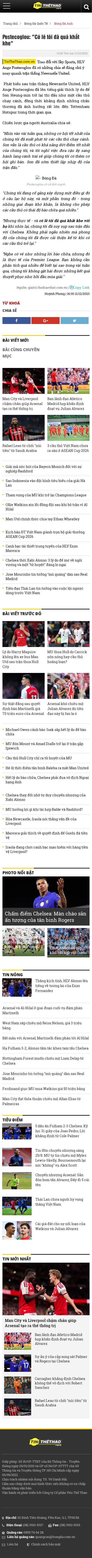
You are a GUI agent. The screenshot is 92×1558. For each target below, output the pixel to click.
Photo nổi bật (18, 872)
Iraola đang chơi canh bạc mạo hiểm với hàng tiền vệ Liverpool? (47, 849)
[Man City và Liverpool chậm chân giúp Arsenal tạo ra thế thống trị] (23, 381)
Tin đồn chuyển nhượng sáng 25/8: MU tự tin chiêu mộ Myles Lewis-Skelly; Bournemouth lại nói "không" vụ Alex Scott (60, 1158)
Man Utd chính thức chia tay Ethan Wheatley (42, 519)
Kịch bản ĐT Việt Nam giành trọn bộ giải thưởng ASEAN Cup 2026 (45, 534)
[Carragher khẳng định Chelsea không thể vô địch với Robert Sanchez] (17, 1385)
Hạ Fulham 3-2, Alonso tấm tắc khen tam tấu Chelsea (45, 1048)
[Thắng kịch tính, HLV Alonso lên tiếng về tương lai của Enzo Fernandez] (17, 988)
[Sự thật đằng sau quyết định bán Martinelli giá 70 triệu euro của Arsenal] (23, 686)
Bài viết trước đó (21, 613)
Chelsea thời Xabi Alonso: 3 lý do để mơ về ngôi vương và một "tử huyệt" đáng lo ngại (44, 562)
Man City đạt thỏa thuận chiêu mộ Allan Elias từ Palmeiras (41, 1101)
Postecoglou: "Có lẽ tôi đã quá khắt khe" (40, 39)
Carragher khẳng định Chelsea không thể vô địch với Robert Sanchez (60, 1383)
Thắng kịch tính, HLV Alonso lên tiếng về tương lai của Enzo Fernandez (61, 985)
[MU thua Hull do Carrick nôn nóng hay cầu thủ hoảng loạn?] (68, 634)
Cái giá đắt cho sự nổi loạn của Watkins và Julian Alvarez (60, 1226)
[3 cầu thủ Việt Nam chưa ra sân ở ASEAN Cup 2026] (68, 428)
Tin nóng (12, 974)
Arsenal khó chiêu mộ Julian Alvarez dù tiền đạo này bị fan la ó (65, 708)
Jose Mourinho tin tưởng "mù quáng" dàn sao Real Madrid (46, 576)
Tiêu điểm (12, 1120)
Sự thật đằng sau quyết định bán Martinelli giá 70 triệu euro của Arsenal (23, 708)
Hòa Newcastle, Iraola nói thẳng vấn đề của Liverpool (41, 821)
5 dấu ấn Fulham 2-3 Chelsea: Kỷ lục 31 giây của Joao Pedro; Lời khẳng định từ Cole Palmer (61, 1131)
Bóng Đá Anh (63, 23)
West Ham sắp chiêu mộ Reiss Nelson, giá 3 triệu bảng (42, 1025)
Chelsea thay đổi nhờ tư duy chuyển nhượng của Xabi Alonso (46, 797)
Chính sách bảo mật (46, 1544)
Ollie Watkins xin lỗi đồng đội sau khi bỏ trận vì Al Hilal (46, 507)
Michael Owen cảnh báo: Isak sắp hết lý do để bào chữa (46, 732)
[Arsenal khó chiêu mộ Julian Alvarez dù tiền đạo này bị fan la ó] (68, 686)
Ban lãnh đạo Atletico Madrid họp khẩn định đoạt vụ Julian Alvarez (65, 403)
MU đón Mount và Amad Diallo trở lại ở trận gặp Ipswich (44, 746)
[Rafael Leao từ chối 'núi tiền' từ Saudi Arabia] (23, 428)
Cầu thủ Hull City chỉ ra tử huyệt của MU (39, 758)
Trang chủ (10, 23)
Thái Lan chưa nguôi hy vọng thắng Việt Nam (59, 1202)
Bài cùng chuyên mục (20, 353)
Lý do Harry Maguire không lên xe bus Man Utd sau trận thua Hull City (20, 659)
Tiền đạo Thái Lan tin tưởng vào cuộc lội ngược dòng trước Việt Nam (44, 590)
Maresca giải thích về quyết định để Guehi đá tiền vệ (47, 835)
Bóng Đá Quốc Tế (36, 23)
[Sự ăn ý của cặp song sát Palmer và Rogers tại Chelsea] (17, 1363)
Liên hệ (12, 1544)
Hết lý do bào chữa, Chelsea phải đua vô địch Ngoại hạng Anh (47, 779)
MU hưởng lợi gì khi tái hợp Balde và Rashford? (44, 809)
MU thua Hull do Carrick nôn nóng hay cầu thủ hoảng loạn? (67, 656)
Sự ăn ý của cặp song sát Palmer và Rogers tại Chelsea (61, 1359)
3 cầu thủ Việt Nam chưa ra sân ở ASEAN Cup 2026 (68, 448)
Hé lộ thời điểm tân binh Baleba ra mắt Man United (47, 768)
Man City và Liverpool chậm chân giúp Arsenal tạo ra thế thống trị (22, 403)
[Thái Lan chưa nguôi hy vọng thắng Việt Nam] (17, 1206)
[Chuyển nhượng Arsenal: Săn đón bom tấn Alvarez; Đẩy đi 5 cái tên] (17, 1182)
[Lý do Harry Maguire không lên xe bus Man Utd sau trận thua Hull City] (23, 634)
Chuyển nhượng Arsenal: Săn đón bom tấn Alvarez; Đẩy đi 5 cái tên (62, 1180)
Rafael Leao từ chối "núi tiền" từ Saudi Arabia (21, 448)
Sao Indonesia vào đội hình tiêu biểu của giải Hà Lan (45, 483)
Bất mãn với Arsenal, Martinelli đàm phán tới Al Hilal (45, 1038)
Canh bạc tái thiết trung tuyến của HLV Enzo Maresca (42, 548)
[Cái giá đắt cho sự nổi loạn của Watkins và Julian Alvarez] (17, 1231)
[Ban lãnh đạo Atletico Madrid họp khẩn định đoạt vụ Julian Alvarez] (68, 381)
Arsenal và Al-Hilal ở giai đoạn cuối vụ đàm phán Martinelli (42, 1010)
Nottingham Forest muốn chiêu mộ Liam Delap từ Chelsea (43, 1061)
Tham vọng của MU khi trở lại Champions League (46, 495)
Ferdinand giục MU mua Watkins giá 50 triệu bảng (43, 1088)
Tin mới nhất (16, 1259)
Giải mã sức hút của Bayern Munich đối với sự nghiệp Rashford (44, 469)
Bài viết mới (15, 340)
